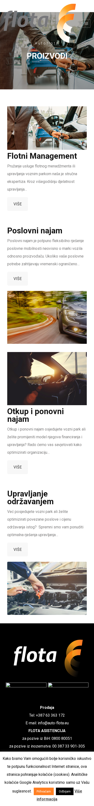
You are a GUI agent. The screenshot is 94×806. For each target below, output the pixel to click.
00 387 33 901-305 (68, 746)
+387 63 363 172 (50, 715)
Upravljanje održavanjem (30, 497)
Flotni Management (42, 156)
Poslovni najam (34, 230)
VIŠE (17, 204)
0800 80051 (62, 738)
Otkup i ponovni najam (35, 415)
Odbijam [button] (65, 791)
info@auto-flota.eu (53, 723)
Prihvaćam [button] (44, 791)
